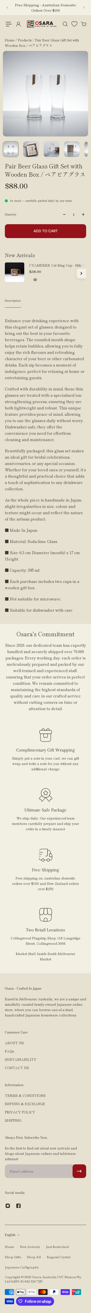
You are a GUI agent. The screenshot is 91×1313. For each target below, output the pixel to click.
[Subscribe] (79, 1171)
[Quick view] (35, 280)
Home (10, 40)
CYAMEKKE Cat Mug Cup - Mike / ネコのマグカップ (57, 265)
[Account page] (18, 24)
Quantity (11, 214)
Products (25, 40)
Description (13, 300)
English (10, 1235)
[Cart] (83, 24)
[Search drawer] (65, 24)
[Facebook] (18, 1205)
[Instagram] (7, 1205)
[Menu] (9, 24)
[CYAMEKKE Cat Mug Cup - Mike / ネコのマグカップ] (14, 272)
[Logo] (42, 24)
